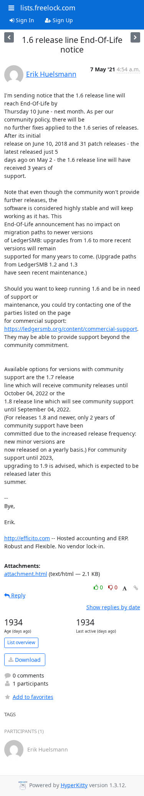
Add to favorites (33, 697)
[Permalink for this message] (136, 588)
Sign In (24, 20)
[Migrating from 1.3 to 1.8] (135, 37)
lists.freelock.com (47, 7)
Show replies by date (113, 607)
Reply (17, 595)
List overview (21, 642)
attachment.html (25, 573)
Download (27, 659)
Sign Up (62, 20)
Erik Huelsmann (51, 74)
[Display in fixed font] (124, 588)
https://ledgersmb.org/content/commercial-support (70, 328)
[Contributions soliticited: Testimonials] (9, 37)
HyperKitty (74, 785)
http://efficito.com (27, 538)
